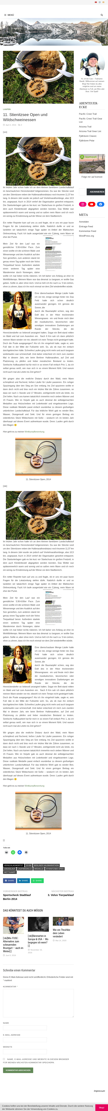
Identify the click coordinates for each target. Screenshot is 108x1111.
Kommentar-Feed (87, 231)
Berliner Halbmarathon (46, 865)
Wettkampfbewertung (34, 432)
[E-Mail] (103, 2)
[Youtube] (96, 2)
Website (7, 1047)
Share (11, 881)
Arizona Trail (85, 126)
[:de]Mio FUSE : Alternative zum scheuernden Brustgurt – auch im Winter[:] (13, 945)
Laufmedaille (25, 869)
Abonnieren (97, 192)
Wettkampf (10, 872)
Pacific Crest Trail (88, 114)
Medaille (38, 869)
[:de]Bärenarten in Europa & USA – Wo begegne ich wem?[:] (38, 940)
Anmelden (84, 222)
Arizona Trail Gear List (90, 131)
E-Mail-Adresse (11, 1035)
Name (6, 1023)
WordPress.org (86, 236)
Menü (10, 15)
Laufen (7, 109)
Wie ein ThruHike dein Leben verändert (61, 933)
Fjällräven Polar (86, 140)
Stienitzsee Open (55, 869)
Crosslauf (9, 869)
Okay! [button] (101, 1108)
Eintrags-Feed (86, 226)
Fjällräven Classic (88, 136)
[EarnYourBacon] (54, 31)
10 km (28, 865)
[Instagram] (100, 2)
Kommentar (10, 987)
